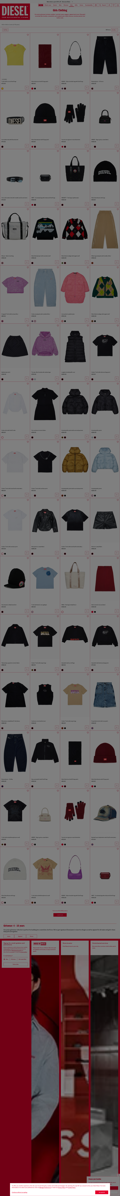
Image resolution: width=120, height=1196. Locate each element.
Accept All (102, 1192)
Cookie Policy (71, 1187)
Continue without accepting (19, 1192)
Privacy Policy (61, 1187)
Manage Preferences (45, 1187)
